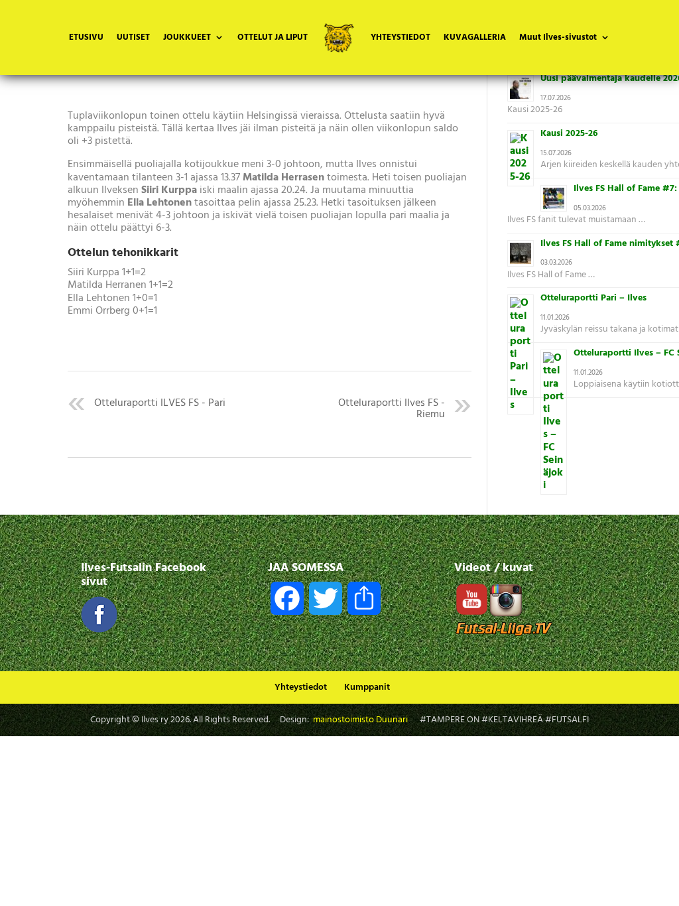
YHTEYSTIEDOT (400, 38)
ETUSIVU (86, 38)
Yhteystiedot (301, 687)
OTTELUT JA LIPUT (272, 38)
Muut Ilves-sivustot (558, 38)
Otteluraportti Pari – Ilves (593, 298)
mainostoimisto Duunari (360, 720)
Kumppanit (367, 687)
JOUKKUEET (187, 38)
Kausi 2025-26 (569, 133)
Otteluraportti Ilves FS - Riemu (391, 409)
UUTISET (133, 38)
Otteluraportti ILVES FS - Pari (159, 403)
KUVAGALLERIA (475, 38)
